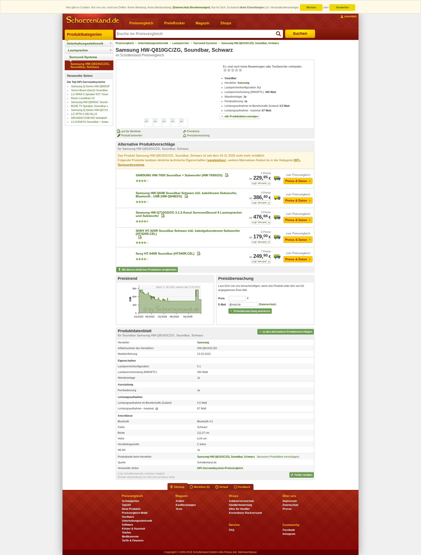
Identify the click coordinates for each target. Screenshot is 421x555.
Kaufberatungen (186, 505)
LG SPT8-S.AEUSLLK (84, 114)
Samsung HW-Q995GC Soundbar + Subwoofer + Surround (106, 102)
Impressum (290, 501)
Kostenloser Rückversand (245, 512)
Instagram (289, 533)
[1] (261, 183)
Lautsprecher (78, 50)
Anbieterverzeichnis (241, 501)
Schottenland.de (207, 462)
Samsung (243, 82)
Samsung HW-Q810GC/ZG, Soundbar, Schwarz (90, 65)
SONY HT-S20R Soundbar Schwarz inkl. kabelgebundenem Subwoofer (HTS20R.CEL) (188, 232)
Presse (287, 508)
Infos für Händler (239, 508)
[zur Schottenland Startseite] (93, 20)
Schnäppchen (130, 501)
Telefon (126, 532)
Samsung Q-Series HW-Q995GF (90, 86)
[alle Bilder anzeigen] (166, 122)
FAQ (231, 530)
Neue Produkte (131, 508)
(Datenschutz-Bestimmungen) (191, 7)
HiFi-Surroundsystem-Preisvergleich (220, 468)
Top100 (126, 505)
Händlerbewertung (240, 505)
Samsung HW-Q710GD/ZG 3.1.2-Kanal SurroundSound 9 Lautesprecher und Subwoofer (189, 214)
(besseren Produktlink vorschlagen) (278, 456)
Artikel (180, 501)
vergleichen (216, 160)
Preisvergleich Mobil (134, 512)
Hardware (128, 516)
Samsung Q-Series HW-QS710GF (91, 110)
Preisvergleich (125, 43)
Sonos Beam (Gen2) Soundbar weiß (92, 90)
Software (127, 524)
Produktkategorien (84, 34)
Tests (179, 508)
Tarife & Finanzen (132, 540)
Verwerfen (342, 7)
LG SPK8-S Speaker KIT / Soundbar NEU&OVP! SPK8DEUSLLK (109, 94)
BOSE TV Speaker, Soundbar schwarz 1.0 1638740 (101, 106)
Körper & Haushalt (133, 528)
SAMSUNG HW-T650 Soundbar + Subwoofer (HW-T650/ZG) (179, 175)
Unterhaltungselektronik (85, 43)
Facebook (289, 530)
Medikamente (130, 536)
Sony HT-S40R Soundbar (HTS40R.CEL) (165, 253)
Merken (311, 7)
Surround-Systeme (83, 57)
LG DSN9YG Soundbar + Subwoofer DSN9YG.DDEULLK (105, 121)
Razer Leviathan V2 (83, 98)
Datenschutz (267, 304)
